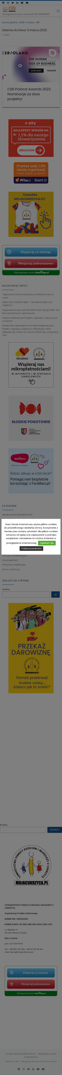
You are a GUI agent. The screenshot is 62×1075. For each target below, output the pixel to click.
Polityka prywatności (31, 548)
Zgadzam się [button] (47, 543)
